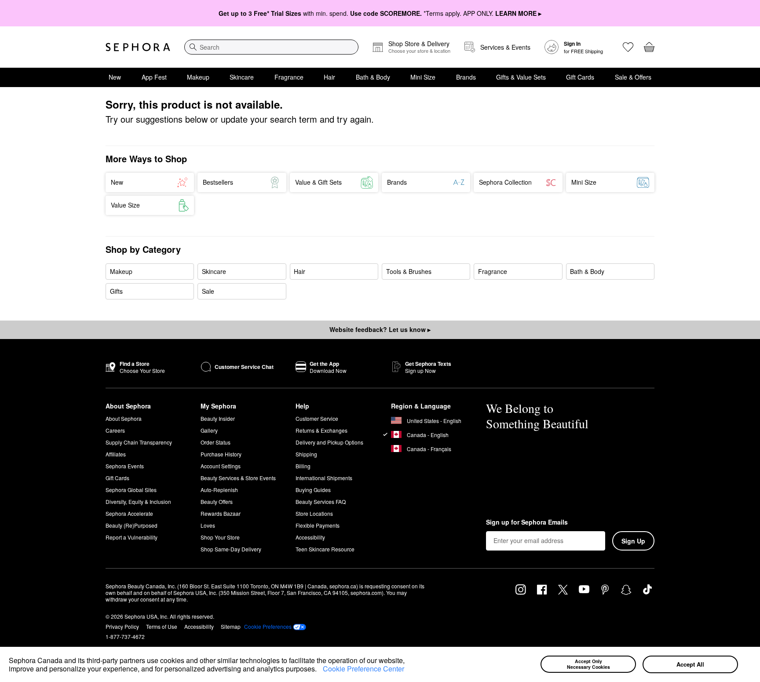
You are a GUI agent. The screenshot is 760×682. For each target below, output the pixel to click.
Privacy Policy (122, 626)
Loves (208, 525)
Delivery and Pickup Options (329, 442)
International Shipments (324, 477)
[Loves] (628, 47)
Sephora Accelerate (129, 513)
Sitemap (231, 626)
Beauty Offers (217, 501)
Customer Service (317, 418)
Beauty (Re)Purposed (131, 525)
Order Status (215, 442)
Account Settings (221, 466)
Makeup (198, 77)
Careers (115, 430)
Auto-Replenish (219, 489)
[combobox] (271, 47)
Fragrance (288, 77)
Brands (466, 77)
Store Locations (314, 513)
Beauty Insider (218, 418)
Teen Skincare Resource (325, 549)
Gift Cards (580, 77)
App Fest (154, 77)
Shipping (306, 454)
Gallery (209, 430)
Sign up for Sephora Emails (527, 522)
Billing (303, 466)
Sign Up (633, 540)
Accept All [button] (690, 664)
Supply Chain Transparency (139, 442)
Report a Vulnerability (131, 537)
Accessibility (310, 537)
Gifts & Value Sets (521, 77)
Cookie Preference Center (363, 668)
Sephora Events (125, 466)
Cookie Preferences (268, 626)
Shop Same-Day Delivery (231, 549)
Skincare (242, 77)
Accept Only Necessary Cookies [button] (588, 664)
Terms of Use (161, 626)
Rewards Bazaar (221, 513)
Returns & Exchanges (321, 430)
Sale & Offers (633, 77)
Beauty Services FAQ (321, 501)
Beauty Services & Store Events (238, 477)
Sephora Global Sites (131, 489)
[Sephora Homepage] (138, 47)
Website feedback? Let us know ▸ (380, 329)
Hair (329, 77)
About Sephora (124, 418)
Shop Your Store (220, 537)
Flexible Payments (318, 525)
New (115, 77)
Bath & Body (373, 77)
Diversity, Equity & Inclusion (138, 501)
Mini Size (422, 77)
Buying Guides (313, 489)
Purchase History (221, 454)
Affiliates (116, 454)
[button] (319, 670)
